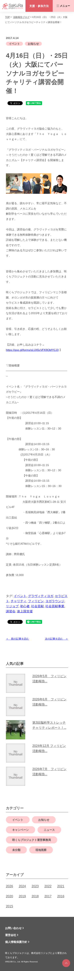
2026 (9, 886)
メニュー (65, 5)
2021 (60, 886)
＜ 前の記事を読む (17, 638)
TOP (7, 17)
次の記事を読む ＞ (56, 638)
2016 (60, 896)
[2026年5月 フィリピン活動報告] (17, 683)
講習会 (10, 611)
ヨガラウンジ (54, 601)
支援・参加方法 (39, 5)
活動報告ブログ (21, 17)
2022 (48, 886)
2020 (9, 896)
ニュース (49, 829)
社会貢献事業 (54, 606)
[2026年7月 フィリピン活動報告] (17, 776)
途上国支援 (25, 611)
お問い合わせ (13, 928)
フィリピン (36, 601)
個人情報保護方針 (16, 941)
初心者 (25, 606)
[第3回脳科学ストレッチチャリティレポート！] (17, 729)
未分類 (16, 849)
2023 (35, 886)
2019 (22, 896)
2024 (22, 886)
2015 (9, 906)
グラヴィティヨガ (40, 596)
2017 (48, 896)
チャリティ (18, 601)
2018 (35, 896)
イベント (14, 43)
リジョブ (12, 606)
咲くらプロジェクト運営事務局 (31, 839)
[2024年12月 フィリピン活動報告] (17, 753)
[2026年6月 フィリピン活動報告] (17, 706)
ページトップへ (66, 963)
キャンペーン (20, 829)
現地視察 (41, 849)
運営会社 (10, 935)
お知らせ (33, 43)
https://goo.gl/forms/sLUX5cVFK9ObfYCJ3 (32, 349)
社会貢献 (37, 606)
